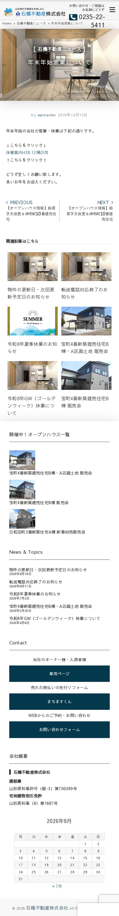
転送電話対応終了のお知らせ (36, 581)
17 (21, 864)
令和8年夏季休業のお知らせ (35, 593)
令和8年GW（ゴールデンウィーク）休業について (55, 618)
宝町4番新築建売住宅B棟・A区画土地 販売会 (50, 606)
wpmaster (46, 114)
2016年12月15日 (73, 114)
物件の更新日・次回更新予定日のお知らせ (48, 569)
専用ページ (59, 673)
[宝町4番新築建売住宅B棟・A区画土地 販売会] (59, 460)
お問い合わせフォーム (59, 729)
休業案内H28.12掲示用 (27, 152)
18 (33, 864)
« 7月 (57, 886)
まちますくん (59, 701)
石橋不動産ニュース (59, 48)
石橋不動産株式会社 (47, 907)
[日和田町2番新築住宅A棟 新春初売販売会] (59, 518)
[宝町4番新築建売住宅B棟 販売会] (59, 489)
